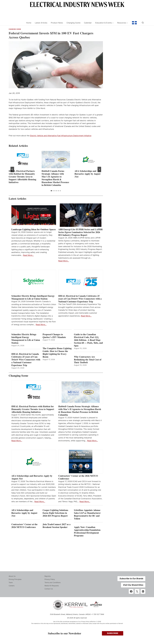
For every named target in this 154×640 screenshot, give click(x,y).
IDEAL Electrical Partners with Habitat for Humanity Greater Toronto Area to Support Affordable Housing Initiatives (22, 176)
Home (28, 23)
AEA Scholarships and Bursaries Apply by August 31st (87, 173)
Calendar (88, 23)
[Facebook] (131, 591)
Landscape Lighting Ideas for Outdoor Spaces (33, 229)
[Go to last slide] (12, 169)
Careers (11, 586)
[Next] (99, 169)
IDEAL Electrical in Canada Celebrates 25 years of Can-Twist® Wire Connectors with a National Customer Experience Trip (80, 298)
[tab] (51, 190)
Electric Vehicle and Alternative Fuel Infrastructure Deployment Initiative (60, 135)
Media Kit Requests (52, 586)
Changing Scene (73, 23)
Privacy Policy (50, 579)
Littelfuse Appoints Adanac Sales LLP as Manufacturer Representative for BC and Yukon (87, 514)
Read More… (28, 255)
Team (11, 582)
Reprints (48, 576)
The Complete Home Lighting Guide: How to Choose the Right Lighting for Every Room (57, 352)
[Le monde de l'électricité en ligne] (134, 22)
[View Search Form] (142, 22)
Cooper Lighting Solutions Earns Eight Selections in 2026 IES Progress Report (55, 513)
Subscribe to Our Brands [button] (131, 578)
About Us (12, 576)
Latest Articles (41, 23)
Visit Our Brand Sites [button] (133, 585)
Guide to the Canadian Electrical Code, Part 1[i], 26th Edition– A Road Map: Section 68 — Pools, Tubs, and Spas (88, 340)
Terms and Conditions (53, 582)
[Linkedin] (143, 591)
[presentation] (23, 159)
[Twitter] (137, 591)
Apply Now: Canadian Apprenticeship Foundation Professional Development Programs (87, 531)
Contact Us (49, 589)
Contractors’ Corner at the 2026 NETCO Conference (78, 477)
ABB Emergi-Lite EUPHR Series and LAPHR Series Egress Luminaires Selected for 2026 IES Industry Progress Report (80, 232)
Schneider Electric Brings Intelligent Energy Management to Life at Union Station (33, 297)
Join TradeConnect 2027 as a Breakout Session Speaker (56, 525)
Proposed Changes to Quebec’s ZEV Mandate (54, 336)
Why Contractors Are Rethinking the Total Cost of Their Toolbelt (87, 359)
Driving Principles (15, 579)
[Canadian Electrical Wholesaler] (16, 22)
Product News (57, 23)
